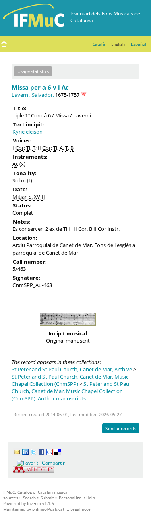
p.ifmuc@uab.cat (48, 509)
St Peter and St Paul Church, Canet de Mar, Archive (72, 369)
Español (138, 44)
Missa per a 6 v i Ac (40, 87)
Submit (47, 497)
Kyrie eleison (27, 131)
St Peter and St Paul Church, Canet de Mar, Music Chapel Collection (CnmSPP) (70, 380)
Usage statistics (33, 71)
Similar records (120, 428)
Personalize (70, 497)
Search (29, 497)
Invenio (34, 503)
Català (99, 44)
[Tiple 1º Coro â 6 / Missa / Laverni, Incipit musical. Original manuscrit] (68, 327)
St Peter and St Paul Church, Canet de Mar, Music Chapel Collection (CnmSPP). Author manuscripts (71, 391)
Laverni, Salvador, (33, 94)
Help (90, 497)
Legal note (80, 509)
